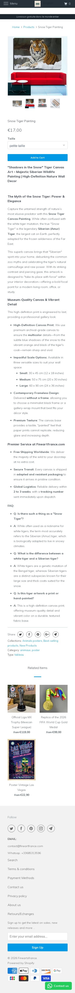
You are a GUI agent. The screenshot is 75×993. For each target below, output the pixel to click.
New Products (28, 645)
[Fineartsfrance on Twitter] (12, 828)
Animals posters (32, 640)
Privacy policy (17, 896)
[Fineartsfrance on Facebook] (22, 828)
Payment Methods (21, 878)
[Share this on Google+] (46, 634)
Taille (11, 138)
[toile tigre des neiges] (38, 66)
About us (14, 905)
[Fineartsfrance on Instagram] (41, 828)
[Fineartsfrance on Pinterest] (32, 828)
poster (36, 650)
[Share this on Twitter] (19, 634)
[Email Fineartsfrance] (51, 828)
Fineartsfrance (27, 958)
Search (13, 860)
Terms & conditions (21, 869)
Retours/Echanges (21, 914)
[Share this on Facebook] (28, 634)
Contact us (15, 887)
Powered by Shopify (21, 963)
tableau (19, 654)
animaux (25, 650)
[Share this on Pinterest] (37, 634)
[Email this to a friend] (55, 634)
